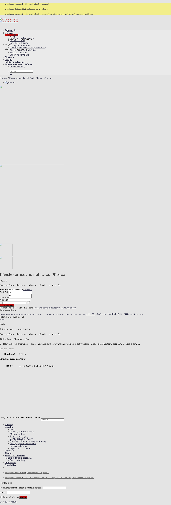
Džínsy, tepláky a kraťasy (21, 45)
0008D (29, 314)
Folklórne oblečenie (15, 62)
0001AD (2, 314)
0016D (50, 314)
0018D (59, 314)
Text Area (4, 297)
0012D (38, 314)
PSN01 (121, 314)
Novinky (9, 31)
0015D (46, 314)
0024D (63, 314)
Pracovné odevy (17, 67)
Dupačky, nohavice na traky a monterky (28, 48)
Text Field (4, 292)
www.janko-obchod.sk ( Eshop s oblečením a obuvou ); (27, 14)
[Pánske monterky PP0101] (10, 82)
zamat (141, 314)
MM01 (104, 314)
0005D (21, 314)
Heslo (3, 492)
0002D (12, 314)
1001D (71, 314)
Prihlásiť (23, 497)
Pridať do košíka (7, 305)
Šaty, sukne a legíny (19, 43)
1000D (67, 314)
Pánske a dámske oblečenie (18, 64)
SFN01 (127, 314)
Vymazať (27, 289)
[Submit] (11, 74)
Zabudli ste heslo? (8, 502)
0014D (42, 314)
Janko (90, 313)
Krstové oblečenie (18, 52)
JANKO (2, 319)
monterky (112, 314)
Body (12, 36)
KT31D (98, 314)
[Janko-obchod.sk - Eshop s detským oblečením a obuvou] (9, 20)
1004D (83, 314)
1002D (75, 314)
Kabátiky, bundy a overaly (22, 38)
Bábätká (9, 33)
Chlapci (8, 59)
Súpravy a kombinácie (20, 55)
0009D (34, 314)
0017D (54, 314)
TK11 (137, 314)
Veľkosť (4, 289)
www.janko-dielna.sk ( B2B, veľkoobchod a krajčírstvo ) (27, 9)
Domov (3, 78)
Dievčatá (9, 57)
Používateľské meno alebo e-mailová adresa (21, 488)
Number (4, 300)
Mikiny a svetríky (17, 40)
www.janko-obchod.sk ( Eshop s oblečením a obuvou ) (27, 4)
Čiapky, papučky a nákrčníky (23, 50)
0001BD (7, 314)
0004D (16, 314)
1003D (79, 314)
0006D (25, 314)
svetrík (133, 314)
